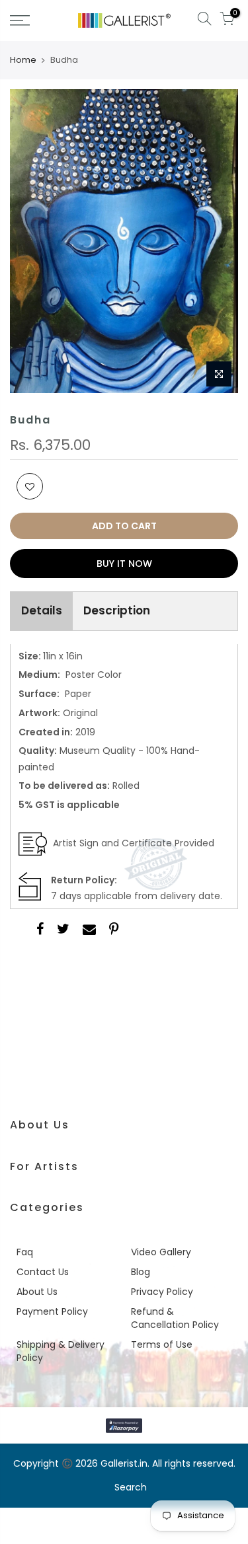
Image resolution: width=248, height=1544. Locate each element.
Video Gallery (161, 1252)
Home (23, 60)
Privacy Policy (162, 1291)
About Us (37, 1291)
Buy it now (124, 563)
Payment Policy (52, 1311)
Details (41, 610)
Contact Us (43, 1271)
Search (130, 1487)
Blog (140, 1271)
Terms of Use (161, 1344)
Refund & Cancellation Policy (175, 1318)
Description (116, 610)
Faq (25, 1252)
